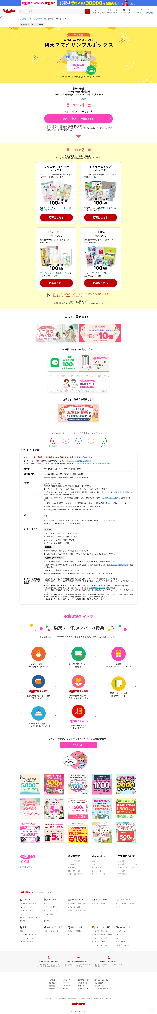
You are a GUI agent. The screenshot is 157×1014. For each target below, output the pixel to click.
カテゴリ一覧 (74, 871)
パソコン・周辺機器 (26, 942)
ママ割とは (123, 861)
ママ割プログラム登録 (127, 864)
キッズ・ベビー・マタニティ (125, 903)
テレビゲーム (120, 931)
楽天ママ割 (38, 19)
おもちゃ (119, 907)
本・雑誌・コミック (122, 945)
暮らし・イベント (99, 871)
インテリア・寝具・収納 (100, 931)
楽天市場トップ (26, 19)
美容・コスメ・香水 (98, 903)
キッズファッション (26, 910)
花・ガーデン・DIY (98, 942)
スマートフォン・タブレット (29, 938)
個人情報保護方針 (97, 588)
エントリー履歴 (110, 520)
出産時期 (72, 864)
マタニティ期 (74, 861)
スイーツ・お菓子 (50, 907)
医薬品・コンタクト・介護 (77, 910)
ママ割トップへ (26, 867)
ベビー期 (72, 868)
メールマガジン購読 (126, 868)
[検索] (87, 11)
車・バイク (71, 934)
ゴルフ (46, 934)
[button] (103, 11)
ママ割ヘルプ (124, 871)
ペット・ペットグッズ (99, 938)
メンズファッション (26, 907)
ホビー (118, 938)
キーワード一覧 (98, 874)
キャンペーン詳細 (78, 99)
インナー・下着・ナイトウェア (30, 918)
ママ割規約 (123, 874)
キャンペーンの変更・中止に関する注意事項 (93, 463)
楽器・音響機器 (121, 942)
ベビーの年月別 (75, 874)
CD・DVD (119, 934)
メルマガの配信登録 (109, 498)
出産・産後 (96, 868)
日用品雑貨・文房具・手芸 (77, 903)
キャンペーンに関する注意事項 (79, 461)
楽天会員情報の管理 (120, 565)
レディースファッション (28, 903)
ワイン (46, 918)
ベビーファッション (26, 914)
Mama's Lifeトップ (100, 861)
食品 (45, 903)
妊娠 (94, 864)
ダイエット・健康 (74, 907)
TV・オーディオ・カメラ (28, 934)
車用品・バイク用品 (74, 931)
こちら (81, 296)
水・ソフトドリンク (50, 910)
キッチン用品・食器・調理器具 (102, 934)
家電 (21, 931)
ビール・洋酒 (48, 914)
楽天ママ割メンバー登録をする (78, 118)
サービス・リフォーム (99, 945)
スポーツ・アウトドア (51, 931)
